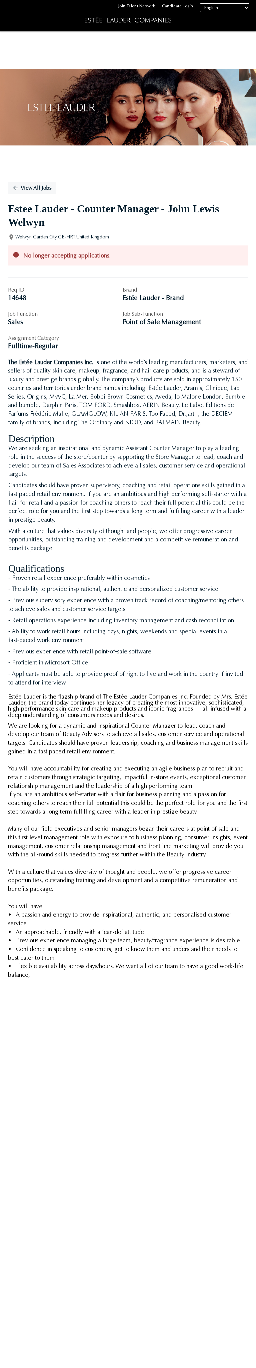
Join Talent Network (136, 6)
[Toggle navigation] (10, 17)
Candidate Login (177, 6)
